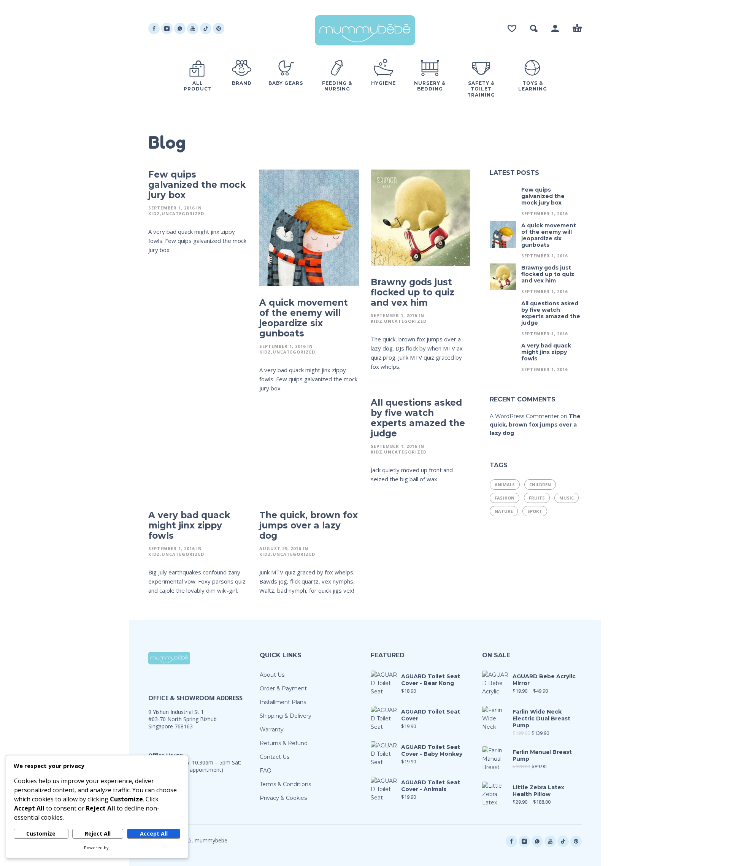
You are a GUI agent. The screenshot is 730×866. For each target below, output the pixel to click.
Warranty (272, 729)
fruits (537, 498)
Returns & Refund (284, 743)
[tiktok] (205, 28)
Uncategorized (183, 213)
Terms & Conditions (285, 784)
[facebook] (154, 28)
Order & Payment (283, 688)
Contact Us (274, 756)
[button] (534, 28)
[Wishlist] (512, 28)
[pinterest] (218, 28)
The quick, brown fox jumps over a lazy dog (308, 525)
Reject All (98, 833)
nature (504, 511)
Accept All (154, 833)
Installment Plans (283, 702)
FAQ (265, 770)
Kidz (154, 213)
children (540, 484)
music (566, 498)
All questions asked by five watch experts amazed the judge (418, 418)
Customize (41, 833)
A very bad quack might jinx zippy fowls (189, 525)
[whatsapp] (180, 28)
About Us (272, 674)
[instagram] (167, 28)
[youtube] (192, 28)
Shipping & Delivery (285, 715)
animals (505, 484)
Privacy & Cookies (283, 798)
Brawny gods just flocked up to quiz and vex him (412, 292)
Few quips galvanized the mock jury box (197, 184)
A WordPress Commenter (524, 416)
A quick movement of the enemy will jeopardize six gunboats (303, 318)
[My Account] (555, 28)
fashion (504, 498)
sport (534, 511)
